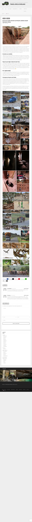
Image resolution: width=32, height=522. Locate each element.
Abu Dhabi (4, 351)
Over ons (25, 11)
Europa (3, 347)
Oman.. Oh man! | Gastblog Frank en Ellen (24, 379)
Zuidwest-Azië (4, 358)
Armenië (4, 359)
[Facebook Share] (1, 258)
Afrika (4, 18)
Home (2, 8)
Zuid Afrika (4, 346)
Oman (4, 354)
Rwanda (4, 341)
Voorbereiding (4, 357)
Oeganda (4, 340)
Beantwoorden (26, 288)
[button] (0, 266)
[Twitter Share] (1, 259)
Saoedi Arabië (5, 355)
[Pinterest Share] (1, 261)
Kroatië (4, 348)
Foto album (9, 8)
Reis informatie (15, 8)
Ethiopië (8, 18)
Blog (5, 8)
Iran (3, 361)
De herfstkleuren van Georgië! (7, 379)
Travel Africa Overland (17, 4)
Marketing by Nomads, (9, 384)
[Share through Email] (1, 264)
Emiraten (4, 353)
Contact (3, 13)
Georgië (4, 360)
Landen (20, 8)
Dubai (4, 352)
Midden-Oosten (4, 350)
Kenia (4, 338)
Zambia (4, 345)
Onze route (25, 8)
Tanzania (4, 344)
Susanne (3, 23)
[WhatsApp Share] (1, 263)
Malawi (4, 339)
